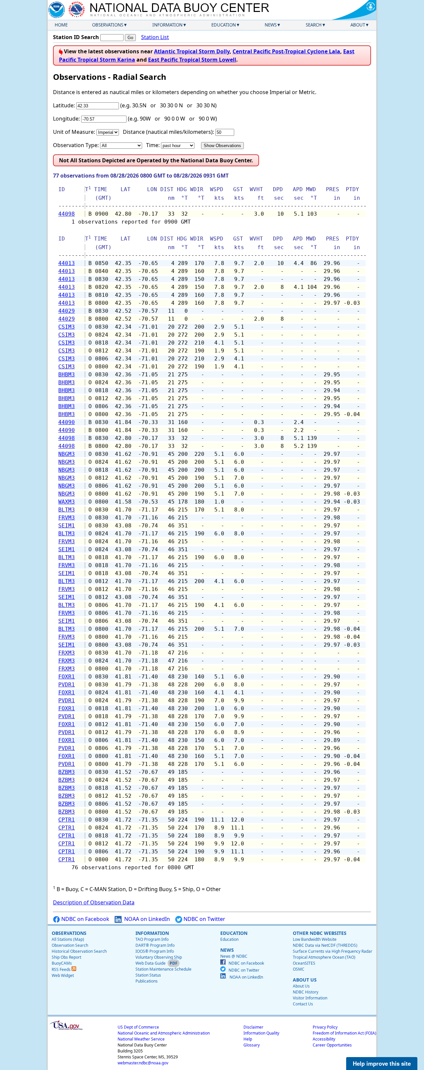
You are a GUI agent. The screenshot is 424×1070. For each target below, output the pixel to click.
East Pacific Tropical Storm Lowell (192, 59)
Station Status (148, 975)
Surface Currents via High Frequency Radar (332, 951)
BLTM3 (66, 510)
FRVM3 (66, 517)
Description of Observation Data (93, 902)
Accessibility (324, 1039)
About (357, 25)
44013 (66, 263)
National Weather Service (141, 1039)
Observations (107, 25)
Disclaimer (253, 1027)
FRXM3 (66, 653)
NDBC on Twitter (203, 919)
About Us (301, 986)
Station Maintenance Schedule (163, 969)
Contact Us (303, 1004)
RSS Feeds (62, 969)
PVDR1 (66, 684)
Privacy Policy (325, 1027)
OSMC (298, 969)
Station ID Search (76, 37)
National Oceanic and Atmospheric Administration (164, 1033)
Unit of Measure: (74, 131)
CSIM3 (66, 327)
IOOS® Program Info (154, 951)
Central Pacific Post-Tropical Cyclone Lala (286, 51)
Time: (153, 145)
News (271, 25)
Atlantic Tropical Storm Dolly (192, 51)
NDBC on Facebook (84, 919)
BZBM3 (66, 772)
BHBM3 (66, 374)
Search (314, 25)
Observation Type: (76, 145)
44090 (66, 422)
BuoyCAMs (62, 963)
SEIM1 (66, 525)
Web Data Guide (150, 963)
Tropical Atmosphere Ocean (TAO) (324, 957)
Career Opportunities (332, 1045)
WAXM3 (66, 502)
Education (223, 25)
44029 (66, 311)
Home (61, 25)
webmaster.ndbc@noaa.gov (143, 1063)
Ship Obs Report (66, 957)
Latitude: (64, 105)
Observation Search (70, 945)
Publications (146, 981)
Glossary (251, 1045)
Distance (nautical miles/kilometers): (168, 131)
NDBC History (305, 992)
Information (167, 25)
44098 (66, 214)
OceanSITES (304, 963)
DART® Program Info (155, 945)
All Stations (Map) (68, 939)
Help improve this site (382, 1063)
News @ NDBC (233, 956)
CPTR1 (66, 820)
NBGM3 (66, 454)
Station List (155, 37)
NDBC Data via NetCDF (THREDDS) (325, 945)
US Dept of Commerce (138, 1027)
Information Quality (261, 1033)
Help (247, 1039)
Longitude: (66, 118)
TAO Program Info (152, 939)
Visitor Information (310, 998)
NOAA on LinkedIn (146, 919)
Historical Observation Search (79, 951)
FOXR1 (66, 676)
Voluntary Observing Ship (158, 957)
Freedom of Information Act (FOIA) (344, 1033)
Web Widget (63, 975)
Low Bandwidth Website (315, 939)
